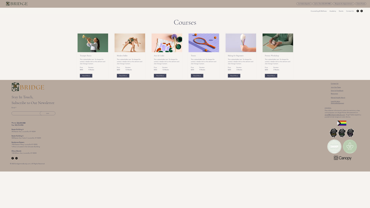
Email (13, 107)
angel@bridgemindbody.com (335, 115)
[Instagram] (361, 11)
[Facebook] (358, 11)
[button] (304, 3)
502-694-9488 (21, 123)
